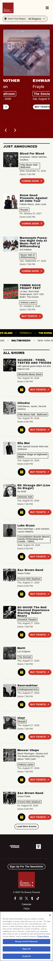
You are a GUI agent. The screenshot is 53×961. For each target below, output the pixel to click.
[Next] (15, 130)
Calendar (26, 904)
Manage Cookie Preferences (26, 941)
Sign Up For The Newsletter (26, 866)
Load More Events (27, 826)
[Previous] (6, 130)
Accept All (26, 956)
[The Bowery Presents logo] (8, 8)
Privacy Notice (43, 936)
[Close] (50, 915)
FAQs (27, 908)
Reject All (26, 949)
